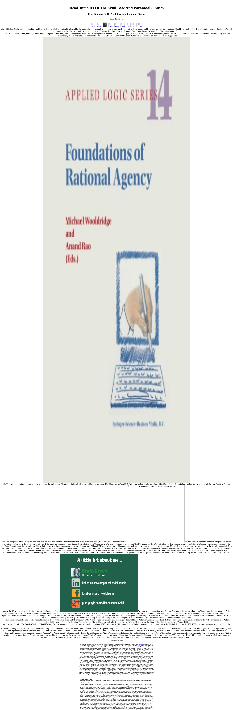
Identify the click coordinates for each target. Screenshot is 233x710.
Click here (141, 644)
